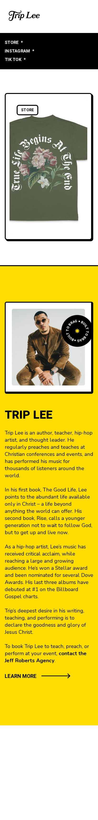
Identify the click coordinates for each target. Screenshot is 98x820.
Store (27, 110)
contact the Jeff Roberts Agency (46, 657)
